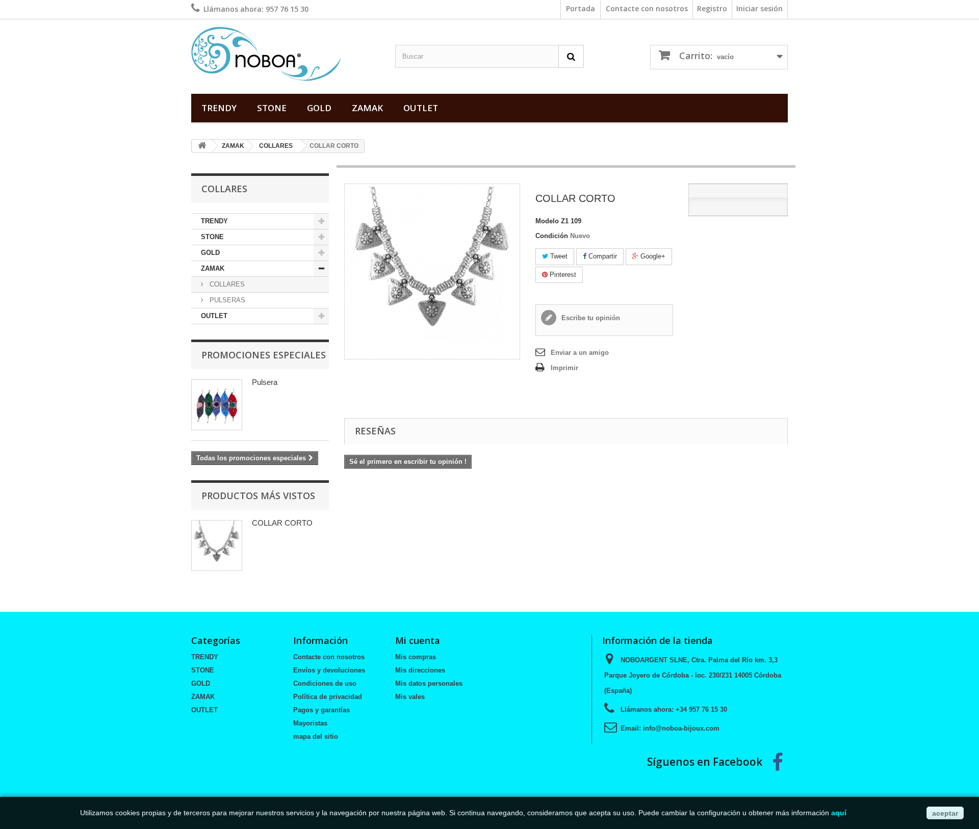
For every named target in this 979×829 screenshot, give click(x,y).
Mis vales (410, 697)
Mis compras (415, 657)
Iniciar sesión (759, 8)
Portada (580, 8)
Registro (712, 8)
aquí (838, 813)
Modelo (547, 221)
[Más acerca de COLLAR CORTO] (216, 545)
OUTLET (420, 108)
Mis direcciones (420, 670)
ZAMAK (367, 108)
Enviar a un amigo (580, 352)
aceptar (945, 813)
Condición (551, 236)
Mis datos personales (428, 683)
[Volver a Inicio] (202, 146)
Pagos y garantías (321, 710)
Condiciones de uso (324, 683)
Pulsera (264, 382)
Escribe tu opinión (589, 318)
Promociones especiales (263, 355)
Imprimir (564, 368)
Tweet (558, 256)
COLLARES (276, 145)
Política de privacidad (327, 697)
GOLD (319, 108)
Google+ (651, 256)
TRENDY (219, 108)
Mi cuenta (417, 640)
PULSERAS (226, 300)
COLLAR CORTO (282, 523)
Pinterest (562, 274)
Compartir (601, 256)
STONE (272, 108)
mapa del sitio (315, 736)
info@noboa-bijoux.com (681, 728)
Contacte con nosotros (647, 8)
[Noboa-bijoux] (285, 54)
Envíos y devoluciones (329, 670)
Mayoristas (310, 723)
